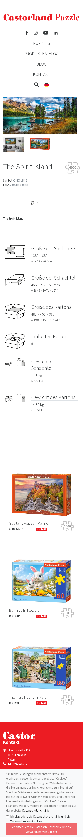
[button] (36, 84)
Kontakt (41, 74)
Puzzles (41, 43)
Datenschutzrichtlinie (36, 810)
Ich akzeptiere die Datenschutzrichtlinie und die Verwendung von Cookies (40, 819)
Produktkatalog (41, 53)
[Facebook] (26, 33)
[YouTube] (45, 33)
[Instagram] (36, 33)
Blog (41, 64)
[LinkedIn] (56, 33)
